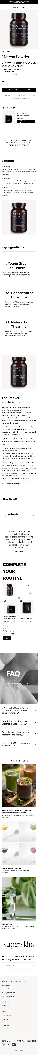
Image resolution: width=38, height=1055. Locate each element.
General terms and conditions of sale (14, 981)
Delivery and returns (8, 993)
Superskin (20, 1050)
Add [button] (7, 638)
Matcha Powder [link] (24, 586)
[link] (8, 118)
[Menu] (2, 7)
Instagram (5, 1025)
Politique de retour (8, 996)
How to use (10, 499)
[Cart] (35, 7)
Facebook (5, 1029)
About (4, 1002)
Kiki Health (6, 52)
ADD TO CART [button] (23, 121)
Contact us (5, 1006)
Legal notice (6, 985)
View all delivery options (20, 98)
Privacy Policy (6, 989)
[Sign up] (33, 965)
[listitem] (19, 792)
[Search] (6, 7)
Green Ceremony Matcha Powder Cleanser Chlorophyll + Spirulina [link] (25, 114)
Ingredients (10, 514)
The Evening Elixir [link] (26, 618)
